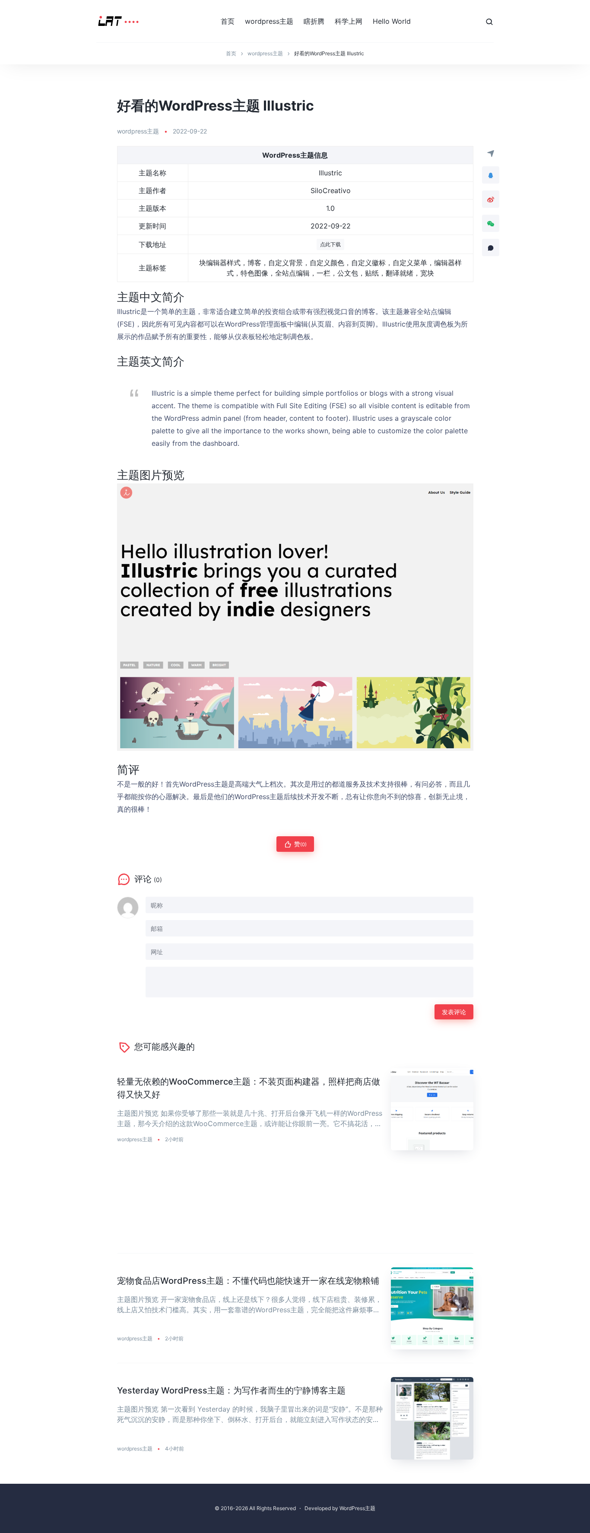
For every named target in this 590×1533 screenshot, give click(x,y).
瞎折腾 (314, 21)
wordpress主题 (269, 21)
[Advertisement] (295, 1209)
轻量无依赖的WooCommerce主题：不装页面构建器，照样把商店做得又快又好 (248, 1088)
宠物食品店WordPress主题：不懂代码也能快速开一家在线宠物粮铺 (248, 1281)
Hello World (392, 21)
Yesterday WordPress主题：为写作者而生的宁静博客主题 (231, 1390)
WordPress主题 (357, 1508)
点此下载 (330, 244)
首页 (228, 21)
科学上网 (348, 21)
